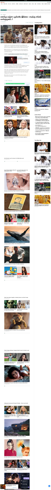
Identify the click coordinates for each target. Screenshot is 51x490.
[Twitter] (25, 0)
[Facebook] (24, 0)
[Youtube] (26, 0)
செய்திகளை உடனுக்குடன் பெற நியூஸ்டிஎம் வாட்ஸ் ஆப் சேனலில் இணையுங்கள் (15, 83)
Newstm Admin (4, 21)
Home (1, 14)
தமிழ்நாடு (4, 14)
